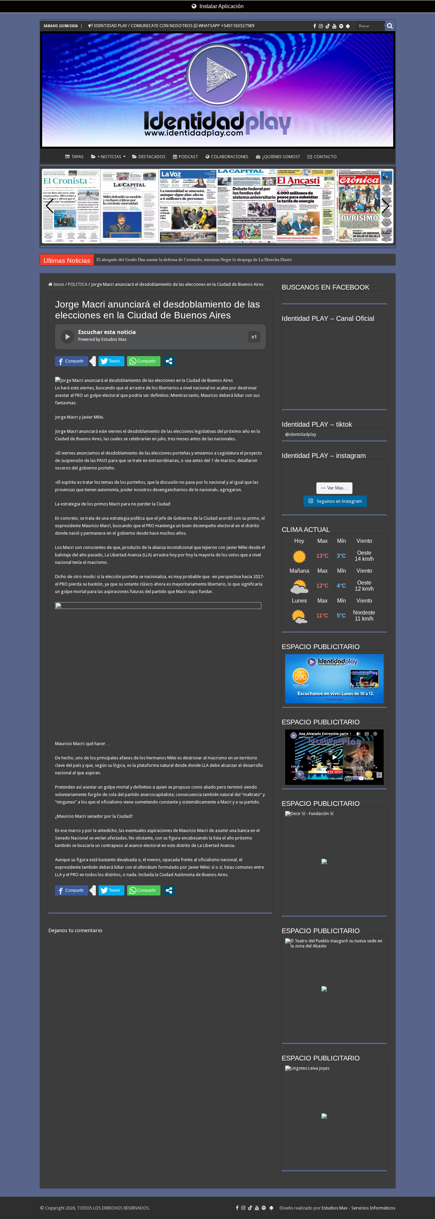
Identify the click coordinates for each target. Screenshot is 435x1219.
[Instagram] (321, 26)
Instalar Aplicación (221, 6)
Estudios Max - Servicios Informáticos (358, 1208)
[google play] (347, 26)
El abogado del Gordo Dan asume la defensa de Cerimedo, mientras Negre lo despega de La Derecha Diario (194, 259)
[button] (385, 206)
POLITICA (77, 284)
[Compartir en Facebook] (71, 361)
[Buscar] (390, 26)
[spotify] (341, 26)
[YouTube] (334, 26)
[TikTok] (327, 26)
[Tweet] (111, 361)
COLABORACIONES (229, 156)
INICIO (52, 156)
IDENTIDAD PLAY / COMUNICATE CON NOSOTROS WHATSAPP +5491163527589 (173, 25)
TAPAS (77, 156)
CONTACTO (325, 156)
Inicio (58, 284)
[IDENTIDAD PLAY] (217, 90)
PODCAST (188, 156)
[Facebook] (315, 26)
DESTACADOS (152, 156)
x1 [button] (254, 336)
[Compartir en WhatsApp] (143, 361)
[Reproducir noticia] (67, 337)
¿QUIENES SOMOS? (281, 156)
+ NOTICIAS (109, 156)
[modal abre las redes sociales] (169, 361)
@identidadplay (300, 434)
